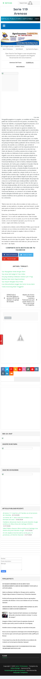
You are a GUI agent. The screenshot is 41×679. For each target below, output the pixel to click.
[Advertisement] (18, 104)
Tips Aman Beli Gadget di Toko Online (13, 274)
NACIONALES (20, 66)
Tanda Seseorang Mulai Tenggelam (13, 287)
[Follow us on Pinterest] (32, 369)
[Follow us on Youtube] (20, 369)
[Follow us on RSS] (15, 369)
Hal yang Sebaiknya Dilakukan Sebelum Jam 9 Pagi (17, 277)
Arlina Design (15, 668)
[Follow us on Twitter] (7, 369)
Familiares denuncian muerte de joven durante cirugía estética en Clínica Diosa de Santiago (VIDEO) (20, 523)
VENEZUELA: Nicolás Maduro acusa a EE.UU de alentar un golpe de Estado (13, 298)
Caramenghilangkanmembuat (14, 670)
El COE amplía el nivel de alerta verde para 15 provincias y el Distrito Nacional (18, 534)
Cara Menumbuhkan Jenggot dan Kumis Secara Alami (18, 284)
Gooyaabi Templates (20, 672)
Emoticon (7, 318)
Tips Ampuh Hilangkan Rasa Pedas (12, 282)
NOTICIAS (8, 3)
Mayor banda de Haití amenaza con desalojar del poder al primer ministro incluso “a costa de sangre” (23, 615)
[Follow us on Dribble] (24, 369)
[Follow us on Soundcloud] (11, 373)
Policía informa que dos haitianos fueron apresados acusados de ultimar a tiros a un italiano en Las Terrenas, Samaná (20, 600)
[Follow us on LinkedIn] (7, 373)
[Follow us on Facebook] (3, 369)
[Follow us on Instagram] (36, 369)
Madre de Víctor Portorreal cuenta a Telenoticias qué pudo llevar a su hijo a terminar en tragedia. (28, 300)
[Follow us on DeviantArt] (28, 369)
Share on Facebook (11, 255)
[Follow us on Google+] (11, 369)
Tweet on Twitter (27, 255)
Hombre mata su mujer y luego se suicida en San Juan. (19, 627)
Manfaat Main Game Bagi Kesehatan (13, 279)
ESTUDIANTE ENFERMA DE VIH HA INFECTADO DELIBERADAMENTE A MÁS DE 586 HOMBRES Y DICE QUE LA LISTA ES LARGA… (20, 586)
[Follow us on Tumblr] (3, 373)
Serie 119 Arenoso (20, 11)
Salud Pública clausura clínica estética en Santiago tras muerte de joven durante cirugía (20, 529)
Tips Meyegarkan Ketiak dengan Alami (13, 271)
